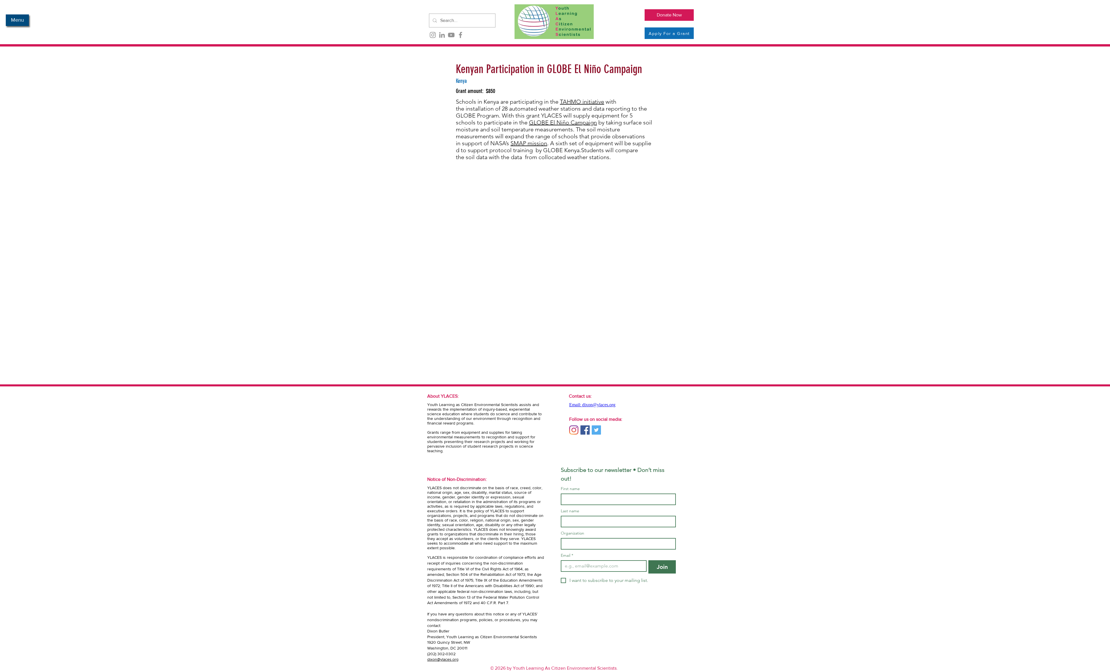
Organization (572, 533)
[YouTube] (451, 35)
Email (567, 555)
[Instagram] (433, 35)
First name (570, 488)
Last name (570, 511)
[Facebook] (460, 35)
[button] (17, 20)
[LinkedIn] (442, 35)
